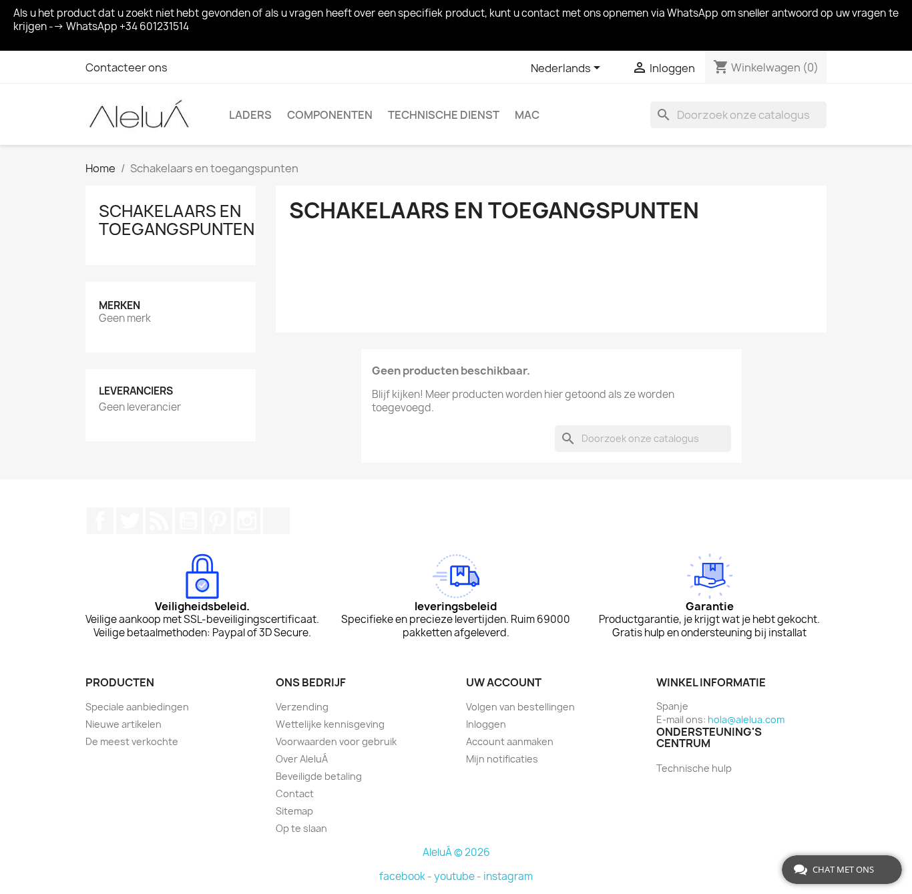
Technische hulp (694, 768)
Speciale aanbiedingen (137, 706)
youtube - (458, 876)
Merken (119, 305)
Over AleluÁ (302, 758)
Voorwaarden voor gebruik (336, 741)
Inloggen (486, 724)
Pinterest (217, 520)
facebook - (406, 876)
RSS (159, 520)
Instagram (247, 520)
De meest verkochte (131, 741)
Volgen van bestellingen (520, 706)
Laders (250, 114)
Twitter (129, 520)
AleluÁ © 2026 (456, 852)
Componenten (330, 114)
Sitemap (294, 811)
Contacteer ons (126, 67)
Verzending (302, 706)
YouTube (188, 520)
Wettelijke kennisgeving (330, 724)
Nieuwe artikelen (123, 724)
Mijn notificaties (502, 758)
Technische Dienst (443, 114)
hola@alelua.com (746, 719)
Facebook (100, 520)
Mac (527, 114)
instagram (508, 876)
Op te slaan (301, 828)
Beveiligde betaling (319, 776)
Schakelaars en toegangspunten (176, 220)
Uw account (503, 682)
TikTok (276, 520)
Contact (295, 793)
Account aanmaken (509, 741)
